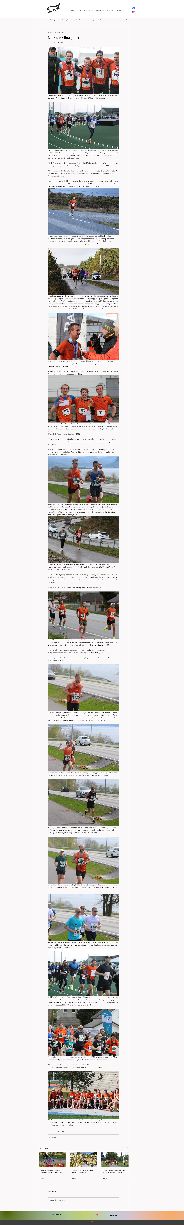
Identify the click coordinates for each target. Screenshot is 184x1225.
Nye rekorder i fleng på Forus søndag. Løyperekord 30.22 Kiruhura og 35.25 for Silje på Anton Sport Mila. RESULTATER (82, 1171)
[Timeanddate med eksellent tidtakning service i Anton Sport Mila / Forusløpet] (52, 1159)
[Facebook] (133, 8)
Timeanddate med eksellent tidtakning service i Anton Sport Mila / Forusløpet (52, 1171)
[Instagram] (133, 12)
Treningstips (66, 20)
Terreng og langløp (90, 20)
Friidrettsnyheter (53, 20)
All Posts (41, 20)
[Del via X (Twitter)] (54, 1131)
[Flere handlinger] (118, 32)
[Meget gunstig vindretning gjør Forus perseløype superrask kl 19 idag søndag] (115, 1159)
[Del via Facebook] (49, 1131)
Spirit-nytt (77, 20)
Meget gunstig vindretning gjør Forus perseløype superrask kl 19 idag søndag (114, 1171)
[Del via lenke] (63, 1131)
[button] (88, 10)
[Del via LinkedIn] (58, 1131)
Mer (101, 20)
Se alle (127, 1148)
